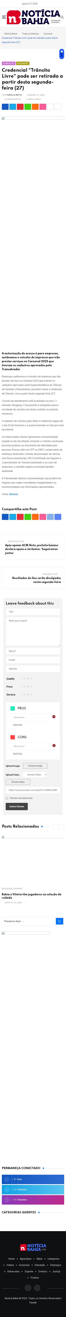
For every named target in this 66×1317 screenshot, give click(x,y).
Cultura (10, 1265)
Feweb (33, 1302)
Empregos (55, 1265)
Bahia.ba (13, 494)
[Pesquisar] (62, 16)
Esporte (18, 889)
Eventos (42, 1271)
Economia (24, 1265)
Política (35, 1277)
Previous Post (16, 541)
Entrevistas (13, 1271)
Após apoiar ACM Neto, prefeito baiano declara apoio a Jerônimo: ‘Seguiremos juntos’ (31, 549)
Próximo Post (50, 574)
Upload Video (12, 775)
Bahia (39, 1258)
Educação (40, 1265)
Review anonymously (21, 798)
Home (11, 1258)
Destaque (7, 889)
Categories (53, 1258)
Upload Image (13, 766)
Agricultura (25, 1258)
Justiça (56, 1271)
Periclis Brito (14, 95)
